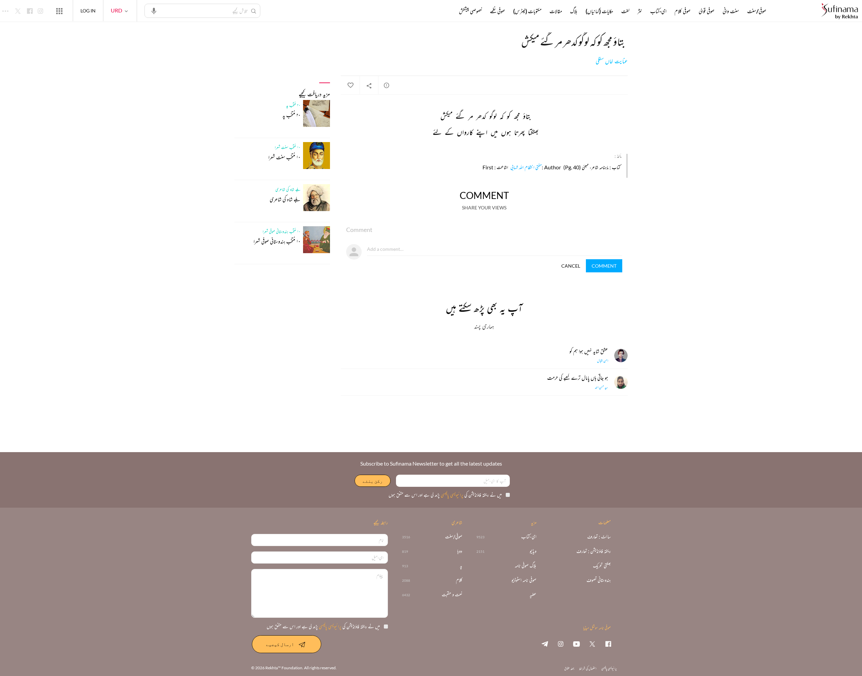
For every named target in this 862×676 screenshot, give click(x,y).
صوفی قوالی (707, 11)
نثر (639, 11)
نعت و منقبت (452, 595)
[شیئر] (369, 85)
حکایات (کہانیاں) (599, 11)
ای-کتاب (658, 11)
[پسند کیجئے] (350, 85)
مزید (447, 11)
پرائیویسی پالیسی (451, 495)
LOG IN (88, 10)
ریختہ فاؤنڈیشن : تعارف (593, 551)
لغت (625, 11)
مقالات (556, 11)
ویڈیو (533, 551)
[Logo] (839, 11)
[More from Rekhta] (59, 11)
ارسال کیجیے (280, 644)
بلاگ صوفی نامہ (525, 566)
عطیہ (533, 595)
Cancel (570, 266)
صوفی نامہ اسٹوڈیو (523, 580)
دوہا (459, 551)
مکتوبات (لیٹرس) (527, 11)
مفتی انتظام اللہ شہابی (526, 167)
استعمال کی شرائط (587, 668)
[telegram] (544, 643)
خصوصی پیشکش (470, 11)
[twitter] (592, 643)
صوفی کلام (682, 11)
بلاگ (573, 11)
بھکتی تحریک (602, 566)
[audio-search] (153, 10)
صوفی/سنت (756, 11)
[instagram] (560, 643)
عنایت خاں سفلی (612, 61)
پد (461, 566)
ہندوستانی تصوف (599, 580)
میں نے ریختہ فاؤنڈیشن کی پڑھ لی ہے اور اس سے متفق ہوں (445, 495)
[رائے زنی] (386, 85)
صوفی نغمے (497, 11)
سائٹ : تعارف (599, 537)
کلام (459, 580)
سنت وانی (731, 11)
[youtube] (576, 643)
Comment (604, 266)
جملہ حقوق (569, 668)
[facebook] (608, 643)
